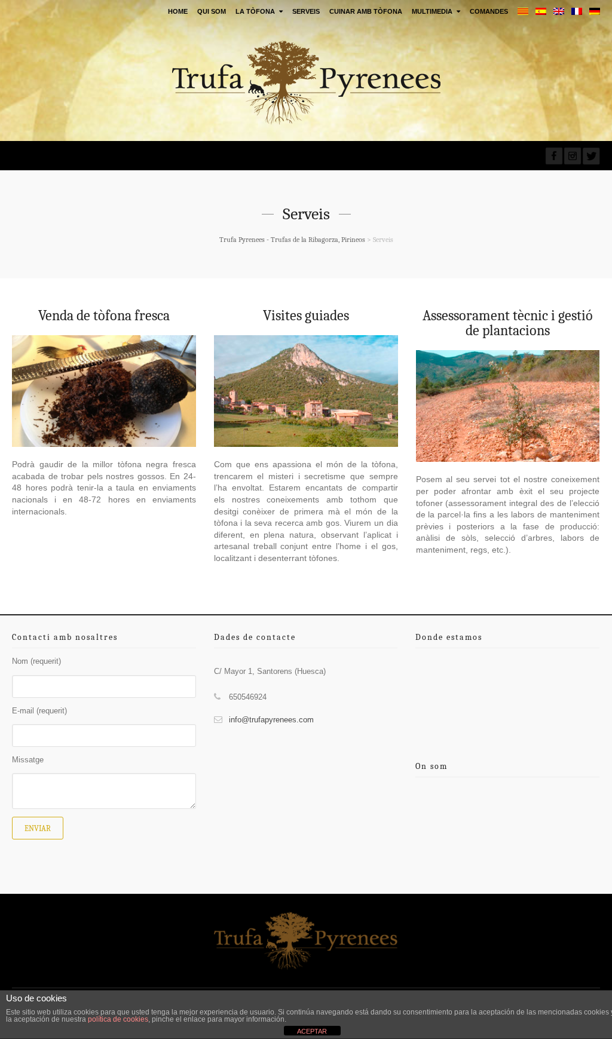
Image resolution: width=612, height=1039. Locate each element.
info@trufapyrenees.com (271, 719)
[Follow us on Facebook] (554, 156)
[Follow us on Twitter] (591, 156)
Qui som (211, 11)
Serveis (306, 11)
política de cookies (118, 1019)
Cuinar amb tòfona (365, 11)
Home (178, 11)
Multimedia (432, 11)
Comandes (489, 11)
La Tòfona (255, 11)
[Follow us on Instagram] (573, 156)
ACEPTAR (312, 1031)
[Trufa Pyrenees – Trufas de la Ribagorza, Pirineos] (306, 82)
